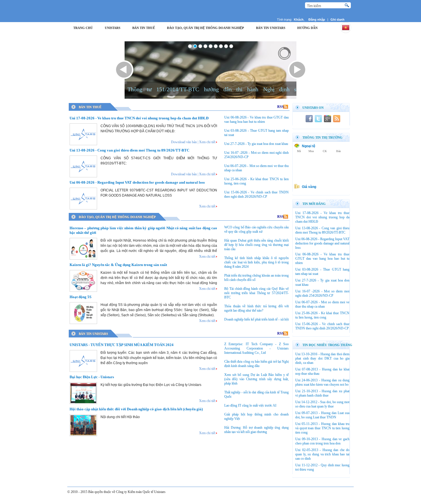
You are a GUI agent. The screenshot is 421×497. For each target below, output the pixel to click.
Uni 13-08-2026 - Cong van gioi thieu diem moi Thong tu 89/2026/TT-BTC (129, 150)
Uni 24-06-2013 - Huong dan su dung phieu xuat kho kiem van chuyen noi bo (322, 382)
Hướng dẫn (307, 28)
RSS (282, 107)
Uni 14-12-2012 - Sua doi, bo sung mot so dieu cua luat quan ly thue (322, 404)
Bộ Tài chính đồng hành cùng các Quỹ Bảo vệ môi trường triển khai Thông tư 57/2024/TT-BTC (256, 293)
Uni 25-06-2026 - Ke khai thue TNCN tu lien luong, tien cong (322, 315)
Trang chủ (83, 28)
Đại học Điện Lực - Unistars (92, 377)
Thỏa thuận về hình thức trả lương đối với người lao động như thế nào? (256, 308)
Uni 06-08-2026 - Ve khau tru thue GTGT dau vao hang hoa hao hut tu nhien (256, 119)
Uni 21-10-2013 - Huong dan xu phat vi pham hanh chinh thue (322, 393)
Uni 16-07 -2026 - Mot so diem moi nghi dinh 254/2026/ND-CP (322, 293)
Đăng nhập (316, 19)
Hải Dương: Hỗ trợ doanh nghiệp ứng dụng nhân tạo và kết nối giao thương (256, 430)
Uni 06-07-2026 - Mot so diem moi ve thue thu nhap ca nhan (322, 304)
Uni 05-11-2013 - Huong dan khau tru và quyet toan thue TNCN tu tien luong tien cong (322, 428)
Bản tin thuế (143, 28)
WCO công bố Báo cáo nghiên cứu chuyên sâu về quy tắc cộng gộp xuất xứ (256, 229)
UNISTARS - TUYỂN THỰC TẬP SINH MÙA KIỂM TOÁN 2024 (122, 345)
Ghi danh (337, 19)
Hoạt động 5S (80, 297)
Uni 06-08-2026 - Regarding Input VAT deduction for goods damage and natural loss (137, 182)
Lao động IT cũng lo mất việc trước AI (250, 405)
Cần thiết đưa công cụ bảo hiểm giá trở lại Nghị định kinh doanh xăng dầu (256, 364)
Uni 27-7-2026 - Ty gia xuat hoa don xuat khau (256, 144)
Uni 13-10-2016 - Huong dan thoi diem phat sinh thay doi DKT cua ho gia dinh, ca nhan (322, 358)
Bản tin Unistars (270, 28)
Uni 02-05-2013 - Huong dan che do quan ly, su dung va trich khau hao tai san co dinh (322, 454)
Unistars (112, 28)
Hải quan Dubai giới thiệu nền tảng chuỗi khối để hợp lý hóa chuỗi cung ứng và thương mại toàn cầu (256, 244)
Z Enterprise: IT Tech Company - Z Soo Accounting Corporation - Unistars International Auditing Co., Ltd (256, 348)
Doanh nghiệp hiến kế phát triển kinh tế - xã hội (256, 319)
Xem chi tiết (207, 142)
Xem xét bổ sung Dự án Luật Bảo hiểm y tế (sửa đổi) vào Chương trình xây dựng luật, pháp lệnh (256, 379)
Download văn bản (184, 142)
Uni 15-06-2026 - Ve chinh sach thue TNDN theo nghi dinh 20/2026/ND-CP (256, 194)
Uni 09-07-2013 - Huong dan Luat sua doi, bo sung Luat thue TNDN (322, 415)
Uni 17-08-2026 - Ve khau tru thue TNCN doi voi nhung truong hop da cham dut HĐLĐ (139, 118)
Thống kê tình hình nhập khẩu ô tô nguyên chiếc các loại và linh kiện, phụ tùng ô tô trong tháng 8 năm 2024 (256, 262)
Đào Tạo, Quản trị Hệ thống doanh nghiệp (205, 28)
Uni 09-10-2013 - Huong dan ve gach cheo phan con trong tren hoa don (322, 441)
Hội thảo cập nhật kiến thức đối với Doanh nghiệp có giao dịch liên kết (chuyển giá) (136, 409)
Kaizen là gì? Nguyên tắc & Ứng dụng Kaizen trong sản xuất (118, 265)
